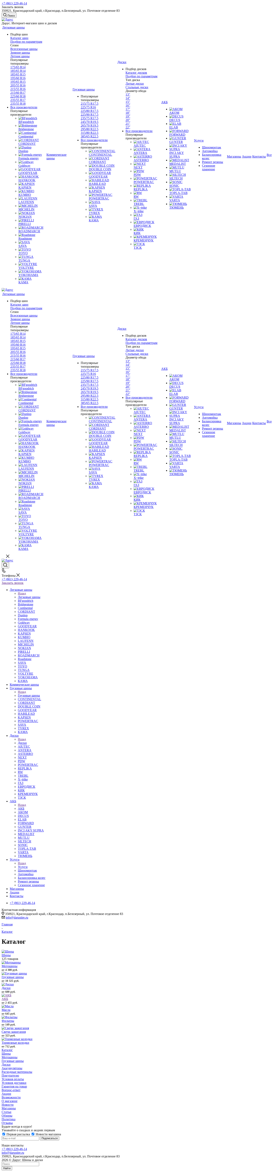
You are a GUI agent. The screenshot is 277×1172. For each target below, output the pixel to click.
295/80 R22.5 (89, 129)
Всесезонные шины (24, 49)
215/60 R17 (18, 92)
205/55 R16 (18, 85)
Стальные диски (137, 87)
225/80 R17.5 (89, 111)
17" (128, 109)
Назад (22, 593)
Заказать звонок (13, 583)
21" (128, 123)
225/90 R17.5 (89, 114)
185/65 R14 (18, 71)
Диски (22, 743)
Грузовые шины (29, 695)
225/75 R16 (88, 107)
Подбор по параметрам (26, 41)
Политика (8, 1119)
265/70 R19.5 (89, 125)
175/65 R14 (18, 67)
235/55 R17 (18, 100)
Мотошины (9, 966)
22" (128, 127)
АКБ (21, 808)
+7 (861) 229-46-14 (14, 3)
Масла (6, 1010)
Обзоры (7, 1115)
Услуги (23, 867)
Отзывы (7, 1123)
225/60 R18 (18, 96)
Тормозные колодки (15, 1042)
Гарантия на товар (14, 1086)
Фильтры (8, 1021)
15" (128, 102)
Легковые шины (29, 597)
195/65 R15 (18, 81)
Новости (8, 1104)
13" (128, 94)
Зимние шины (20, 52)
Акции (6, 1093)
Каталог (7, 1050)
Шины (6, 955)
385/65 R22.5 (89, 136)
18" (128, 112)
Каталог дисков (136, 72)
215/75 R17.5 (89, 103)
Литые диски (135, 83)
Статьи (6, 1112)
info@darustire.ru (17, 917)
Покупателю (10, 1075)
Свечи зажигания (14, 1031)
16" (128, 105)
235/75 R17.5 (89, 118)
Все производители (23, 107)
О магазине (9, 1101)
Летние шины (20, 56)
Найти (7, 1168)
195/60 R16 (18, 78)
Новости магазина (48, 1134)
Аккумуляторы (12, 1068)
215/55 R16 (18, 89)
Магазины (9, 1108)
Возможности (11, 1097)
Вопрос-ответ (11, 1090)
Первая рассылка (18, 1134)
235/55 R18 (18, 103)
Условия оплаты (13, 1079)
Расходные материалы (17, 1072)
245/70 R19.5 (89, 122)
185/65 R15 (18, 74)
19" (128, 116)
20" (128, 120)
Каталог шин (19, 38)
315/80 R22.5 (89, 132)
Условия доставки (14, 1082)
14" (128, 98)
